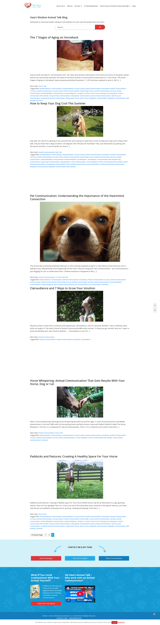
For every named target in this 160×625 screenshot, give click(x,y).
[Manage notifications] (154, 614)
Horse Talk (42, 86)
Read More (121, 622)
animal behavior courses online (73, 89)
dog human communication (50, 162)
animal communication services (105, 91)
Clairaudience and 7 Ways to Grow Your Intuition (62, 288)
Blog (134, 6)
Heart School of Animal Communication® (114, 6)
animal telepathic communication (52, 93)
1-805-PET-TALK (61, 618)
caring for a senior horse (85, 93)
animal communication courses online (49, 91)
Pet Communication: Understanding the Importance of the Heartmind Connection (77, 197)
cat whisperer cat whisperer (87, 159)
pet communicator (93, 164)
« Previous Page (37, 535)
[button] (64, 6)
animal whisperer (70, 93)
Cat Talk (58, 277)
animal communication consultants (97, 89)
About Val (60, 6)
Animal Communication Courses (99, 280)
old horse (114, 96)
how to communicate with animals (110, 162)
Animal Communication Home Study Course (78, 91)
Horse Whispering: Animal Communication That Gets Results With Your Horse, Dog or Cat (77, 382)
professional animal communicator (53, 98)
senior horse (84, 98)
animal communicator (101, 282)
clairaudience (85, 339)
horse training (100, 93)
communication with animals (107, 159)
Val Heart (39, 101)
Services (77, 6)
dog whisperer (65, 162)
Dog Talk (58, 152)
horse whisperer (111, 93)
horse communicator (78, 162)
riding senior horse (72, 98)
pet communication (81, 284)
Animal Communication (47, 152)
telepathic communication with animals (62, 167)
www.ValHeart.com (75, 618)
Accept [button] (114, 622)
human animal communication (59, 96)
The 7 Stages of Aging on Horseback (54, 37)
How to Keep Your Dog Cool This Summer (58, 103)
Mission (70, 6)
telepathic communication (98, 98)
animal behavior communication (51, 89)
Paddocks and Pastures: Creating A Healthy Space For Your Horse (73, 456)
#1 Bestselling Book (91, 6)
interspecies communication (80, 96)
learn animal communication (101, 96)
